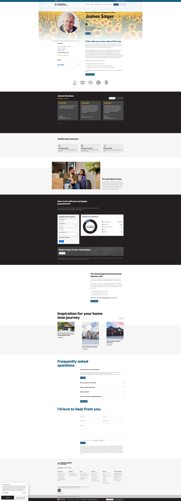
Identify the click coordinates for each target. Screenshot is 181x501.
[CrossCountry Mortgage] (61, 4)
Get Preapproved (84, 401)
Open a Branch (105, 478)
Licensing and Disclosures (118, 479)
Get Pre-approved (94, 301)
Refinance (92, 4)
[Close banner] (26, 484)
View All (121, 318)
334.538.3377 (63, 49)
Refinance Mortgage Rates (73, 474)
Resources (106, 4)
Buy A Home (87, 4)
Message (82, 425)
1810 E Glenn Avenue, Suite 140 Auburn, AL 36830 (64, 47)
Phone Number (106, 420)
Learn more (83, 377)
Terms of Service (101, 440)
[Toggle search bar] (125, 1)
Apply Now (116, 4)
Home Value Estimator (94, 475)
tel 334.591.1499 (84, 499)
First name (82, 416)
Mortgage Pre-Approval (61, 475)
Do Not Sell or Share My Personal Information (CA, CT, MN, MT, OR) (118, 477)
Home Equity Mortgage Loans (84, 475)
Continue (7, 497)
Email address (83, 420)
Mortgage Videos (94, 478)
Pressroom (104, 479)
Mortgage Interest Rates (61, 474)
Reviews (67, 55)
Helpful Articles (93, 474)
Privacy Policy (96, 440)
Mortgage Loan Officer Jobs (107, 475)
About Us (110, 4)
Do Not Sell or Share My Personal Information (20, 498)
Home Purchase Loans (61, 478)
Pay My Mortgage (94, 479)
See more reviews (120, 98)
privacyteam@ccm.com (86, 452)
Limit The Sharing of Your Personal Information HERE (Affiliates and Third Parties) (118, 474)
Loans (102, 4)
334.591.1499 (61, 51)
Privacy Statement (5, 492)
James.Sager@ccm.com (63, 52)
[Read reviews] (60, 55)
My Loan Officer (97, 4)
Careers (104, 474)
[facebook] (86, 24)
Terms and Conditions (117, 480)
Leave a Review (112, 98)
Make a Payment (123, 4)
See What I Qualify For (96, 33)
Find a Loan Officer (106, 482)
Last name (105, 416)
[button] (68, 43)
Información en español (106, 483)
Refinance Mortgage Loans (73, 475)
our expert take (106, 297)
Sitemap (79, 496)
